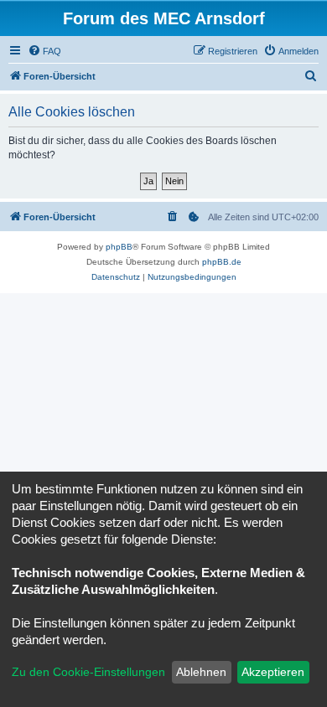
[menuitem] (44, 51)
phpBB (119, 246)
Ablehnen (201, 672)
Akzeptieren (272, 672)
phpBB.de (221, 261)
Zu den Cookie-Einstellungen (88, 672)
